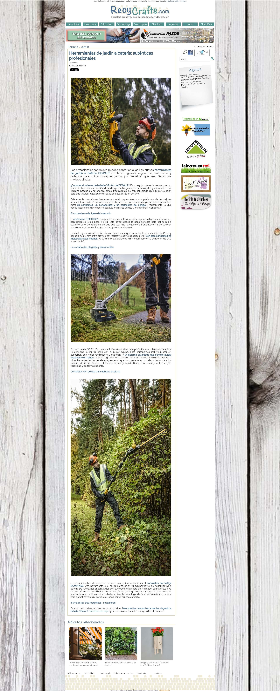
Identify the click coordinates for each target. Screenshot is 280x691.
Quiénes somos (73, 673)
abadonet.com (164, 690)
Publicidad (89, 673)
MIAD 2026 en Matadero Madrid (193, 84)
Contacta (158, 673)
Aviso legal (105, 673)
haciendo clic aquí (98, 611)
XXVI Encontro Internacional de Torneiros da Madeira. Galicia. (195, 77)
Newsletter (142, 673)
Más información (173, 1)
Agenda (195, 69)
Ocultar (183, 1)
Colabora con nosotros (123, 673)
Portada (73, 47)
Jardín (85, 47)
